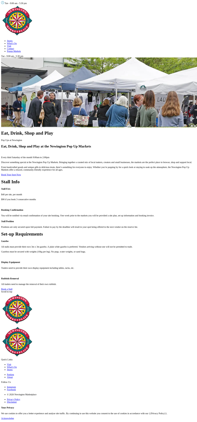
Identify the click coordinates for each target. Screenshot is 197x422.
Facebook (11, 389)
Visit (9, 46)
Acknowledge (7, 418)
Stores (10, 41)
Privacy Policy (13, 399)
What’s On (12, 43)
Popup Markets (14, 51)
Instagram (11, 387)
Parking (10, 374)
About (10, 377)
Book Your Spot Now (11, 174)
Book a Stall (6, 289)
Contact (10, 48)
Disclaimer (12, 402)
